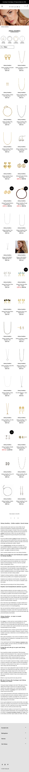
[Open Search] (25, 6)
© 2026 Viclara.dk (5, 768)
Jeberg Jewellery (5, 26)
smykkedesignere (7, 545)
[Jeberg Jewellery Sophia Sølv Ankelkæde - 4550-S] (7, 490)
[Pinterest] (7, 765)
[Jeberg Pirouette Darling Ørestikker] (21, 165)
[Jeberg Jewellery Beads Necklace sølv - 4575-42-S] (21, 463)
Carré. (24, 712)
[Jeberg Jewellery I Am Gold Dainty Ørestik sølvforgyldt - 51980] (21, 436)
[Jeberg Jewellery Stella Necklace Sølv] (7, 328)
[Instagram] (5, 765)
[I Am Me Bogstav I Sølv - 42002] (21, 382)
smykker (14, 538)
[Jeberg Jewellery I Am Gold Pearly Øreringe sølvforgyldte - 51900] (21, 409)
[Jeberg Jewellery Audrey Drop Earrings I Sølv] (21, 138)
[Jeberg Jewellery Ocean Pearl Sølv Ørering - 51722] (21, 490)
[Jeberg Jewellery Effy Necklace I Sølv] (21, 111)
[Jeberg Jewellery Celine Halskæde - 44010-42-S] (7, 382)
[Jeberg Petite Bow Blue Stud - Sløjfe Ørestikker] (21, 274)
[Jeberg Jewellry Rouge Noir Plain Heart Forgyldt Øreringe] (7, 165)
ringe (26, 642)
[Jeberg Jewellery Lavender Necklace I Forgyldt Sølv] (21, 57)
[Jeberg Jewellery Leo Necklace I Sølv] (21, 355)
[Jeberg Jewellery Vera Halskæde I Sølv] (7, 219)
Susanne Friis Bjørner (12, 712)
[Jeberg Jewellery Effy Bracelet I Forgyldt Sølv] (7, 111)
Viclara (4, 621)
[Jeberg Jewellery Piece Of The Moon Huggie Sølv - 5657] (7, 463)
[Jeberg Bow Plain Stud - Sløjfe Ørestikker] (21, 301)
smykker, (2, 533)
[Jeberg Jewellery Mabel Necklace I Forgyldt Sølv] (7, 138)
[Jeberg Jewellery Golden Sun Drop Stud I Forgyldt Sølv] (7, 84)
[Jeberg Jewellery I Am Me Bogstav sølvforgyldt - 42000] (7, 409)
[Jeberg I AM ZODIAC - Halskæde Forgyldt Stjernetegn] (21, 247)
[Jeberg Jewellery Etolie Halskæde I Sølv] (21, 219)
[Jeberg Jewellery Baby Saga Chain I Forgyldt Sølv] (21, 84)
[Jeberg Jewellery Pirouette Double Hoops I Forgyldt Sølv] (7, 57)
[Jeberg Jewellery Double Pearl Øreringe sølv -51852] (7, 436)
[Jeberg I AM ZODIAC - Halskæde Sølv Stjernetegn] (7, 247)
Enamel (18, 712)
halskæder (22, 642)
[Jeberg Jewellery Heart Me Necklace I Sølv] (7, 355)
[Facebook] (2, 765)
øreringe (18, 642)
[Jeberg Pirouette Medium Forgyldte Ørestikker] (7, 192)
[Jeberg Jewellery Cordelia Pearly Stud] (21, 328)
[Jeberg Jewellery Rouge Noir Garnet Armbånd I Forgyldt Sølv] (21, 192)
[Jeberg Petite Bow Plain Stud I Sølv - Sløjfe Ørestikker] (7, 274)
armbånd (13, 689)
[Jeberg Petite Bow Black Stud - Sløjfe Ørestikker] (7, 301)
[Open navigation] (4, 6)
